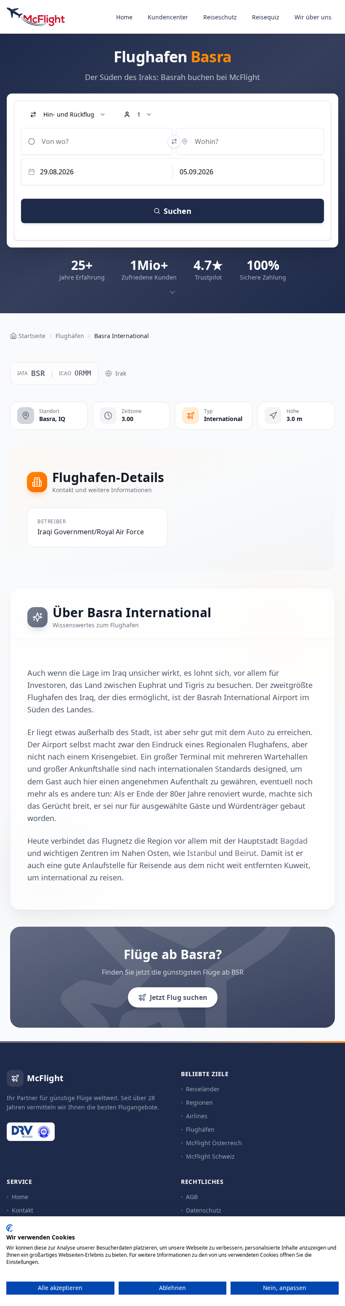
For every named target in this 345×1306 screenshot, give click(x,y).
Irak (120, 373)
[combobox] (96, 141)
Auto (256, 732)
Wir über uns (313, 17)
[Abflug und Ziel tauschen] (174, 141)
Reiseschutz (220, 17)
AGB (192, 1197)
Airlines (196, 1116)
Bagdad (294, 841)
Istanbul (202, 853)
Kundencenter (168, 17)
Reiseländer (203, 1089)
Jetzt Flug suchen (178, 997)
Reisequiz (265, 17)
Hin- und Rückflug (68, 114)
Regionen (199, 1102)
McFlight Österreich (214, 1143)
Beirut (246, 853)
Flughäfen (200, 1129)
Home (124, 17)
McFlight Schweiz (210, 1156)
